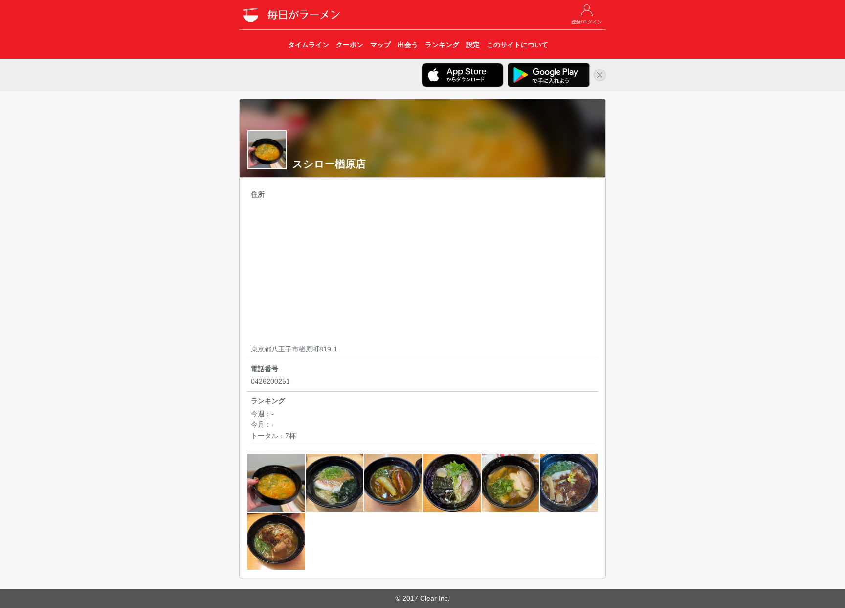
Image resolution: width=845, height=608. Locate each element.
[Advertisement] (422, 273)
